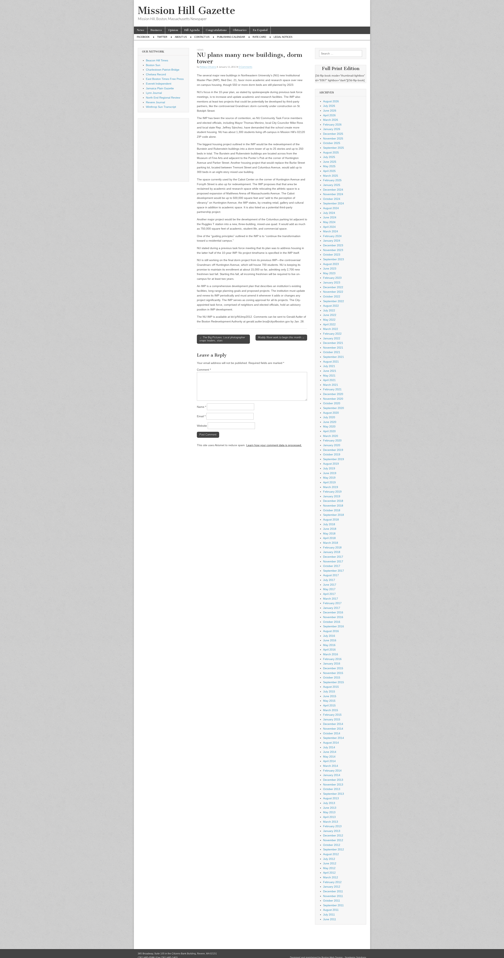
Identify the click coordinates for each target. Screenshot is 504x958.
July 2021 (329, 366)
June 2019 (329, 473)
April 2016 (329, 649)
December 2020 (333, 394)
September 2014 (333, 737)
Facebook (143, 37)
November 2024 (333, 194)
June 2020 (329, 422)
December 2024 (333, 189)
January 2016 (331, 663)
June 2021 (329, 370)
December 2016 (333, 612)
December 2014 (333, 723)
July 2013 (329, 803)
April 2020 (329, 431)
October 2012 (331, 844)
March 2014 (330, 765)
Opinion (173, 30)
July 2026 (329, 105)
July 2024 (329, 212)
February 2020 (332, 440)
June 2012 (329, 863)
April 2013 (329, 817)
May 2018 (329, 533)
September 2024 (333, 203)
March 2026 (330, 119)
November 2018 (333, 505)
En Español (260, 30)
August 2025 (331, 152)
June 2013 (329, 807)
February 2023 (332, 277)
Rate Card (259, 37)
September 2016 (333, 626)
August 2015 (331, 686)
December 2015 (333, 668)
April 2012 (329, 872)
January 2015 (331, 719)
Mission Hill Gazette (186, 11)
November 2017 (333, 561)
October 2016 (331, 621)
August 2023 (331, 264)
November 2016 (333, 617)
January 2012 (331, 886)
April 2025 (329, 171)
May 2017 (329, 589)
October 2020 (331, 403)
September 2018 (333, 514)
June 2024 (329, 217)
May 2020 (329, 426)
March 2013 (330, 821)
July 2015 (329, 691)
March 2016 (330, 654)
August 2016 (331, 631)
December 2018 (333, 500)
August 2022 (331, 305)
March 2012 (330, 877)
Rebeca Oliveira (208, 66)
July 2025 (329, 157)
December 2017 (333, 556)
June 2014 (329, 751)
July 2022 (329, 310)
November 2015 (333, 673)
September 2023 (333, 259)
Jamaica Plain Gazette (160, 88)
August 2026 (331, 101)
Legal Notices (283, 37)
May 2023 (329, 273)
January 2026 (331, 129)
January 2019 (331, 496)
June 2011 (329, 919)
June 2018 (329, 528)
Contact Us (201, 37)
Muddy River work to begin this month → (281, 337)
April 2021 (329, 380)
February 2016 (332, 659)
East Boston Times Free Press (165, 78)
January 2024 (331, 240)
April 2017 (329, 593)
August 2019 (331, 463)
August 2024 (331, 208)
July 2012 (329, 858)
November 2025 (333, 138)
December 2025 (333, 133)
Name (201, 406)
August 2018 (331, 519)
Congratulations (216, 30)
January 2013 (331, 830)
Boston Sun (153, 65)
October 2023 (331, 254)
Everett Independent (158, 83)
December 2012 (333, 835)
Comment (204, 369)
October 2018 (331, 510)
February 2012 (332, 882)
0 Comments (245, 66)
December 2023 (333, 245)
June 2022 (329, 315)
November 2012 (333, 840)
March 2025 (330, 175)
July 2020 (329, 417)
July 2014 (329, 747)
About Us (181, 37)
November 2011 (333, 896)
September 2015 (333, 682)
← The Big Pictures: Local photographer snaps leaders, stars (222, 339)
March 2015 (330, 710)
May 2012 (329, 868)
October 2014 (331, 733)
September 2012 (333, 849)
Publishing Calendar (231, 37)
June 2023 (329, 268)
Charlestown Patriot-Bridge (162, 69)
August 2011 (331, 909)
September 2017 (333, 570)
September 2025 (333, 147)
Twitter (162, 37)
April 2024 (329, 226)
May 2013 (329, 812)
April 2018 (329, 538)
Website (202, 425)
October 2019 (331, 454)
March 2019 (330, 487)
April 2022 (329, 324)
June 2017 (329, 584)
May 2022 (329, 319)
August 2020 (331, 412)
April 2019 (329, 482)
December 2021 (333, 342)
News (140, 30)
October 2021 (331, 352)
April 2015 (329, 705)
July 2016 (329, 635)
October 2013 (331, 789)
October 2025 (331, 143)
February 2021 (332, 389)
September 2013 (333, 793)
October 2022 (331, 296)
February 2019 (332, 491)
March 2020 (330, 435)
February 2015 (332, 714)
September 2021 (333, 356)
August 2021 (331, 361)
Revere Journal (155, 102)
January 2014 (331, 775)
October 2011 (331, 900)
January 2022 (331, 338)
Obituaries (240, 30)
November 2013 (333, 784)
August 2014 (331, 742)
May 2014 (329, 756)
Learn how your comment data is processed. (274, 445)
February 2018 (332, 547)
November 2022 (333, 291)
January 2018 (331, 552)
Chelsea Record (156, 74)
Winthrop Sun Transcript (161, 106)
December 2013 (333, 779)
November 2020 (333, 398)
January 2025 (331, 184)
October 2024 (331, 198)
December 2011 (333, 891)
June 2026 (329, 110)
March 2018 (330, 542)
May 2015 (329, 700)
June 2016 (329, 640)
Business (156, 30)
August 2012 (331, 854)
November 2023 (333, 250)
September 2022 (333, 301)
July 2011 (329, 914)
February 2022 (332, 333)
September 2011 (333, 905)
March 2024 (330, 231)
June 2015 (329, 696)
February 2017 (332, 603)
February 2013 (332, 826)
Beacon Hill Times (157, 60)
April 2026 (329, 115)
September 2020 (333, 408)
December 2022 (333, 287)
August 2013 (331, 798)
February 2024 (332, 236)
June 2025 (329, 161)
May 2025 (329, 166)
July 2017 (329, 579)
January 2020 (331, 445)
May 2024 (329, 222)
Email (201, 416)
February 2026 (332, 124)
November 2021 (333, 347)
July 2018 (329, 524)
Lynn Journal (154, 92)
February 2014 (332, 770)
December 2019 (333, 449)
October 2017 (331, 566)
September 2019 (333, 459)
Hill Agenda (192, 30)
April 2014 (329, 761)
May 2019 (329, 477)
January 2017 (331, 607)
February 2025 (332, 180)
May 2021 (329, 375)
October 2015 (331, 677)
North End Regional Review (163, 97)
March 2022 (330, 328)
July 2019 (329, 468)
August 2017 (331, 575)
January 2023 (331, 282)
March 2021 (330, 384)
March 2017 (330, 598)
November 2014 (333, 728)
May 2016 (329, 645)
